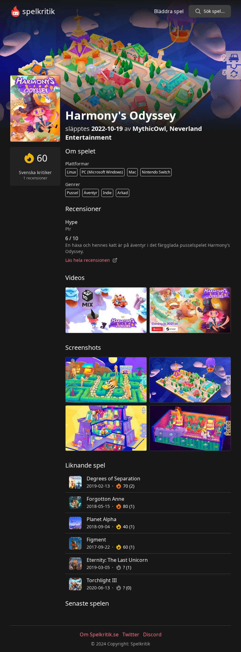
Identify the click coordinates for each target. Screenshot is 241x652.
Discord (152, 634)
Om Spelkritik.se (99, 634)
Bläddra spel (169, 11)
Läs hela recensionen (87, 260)
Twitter (130, 634)
